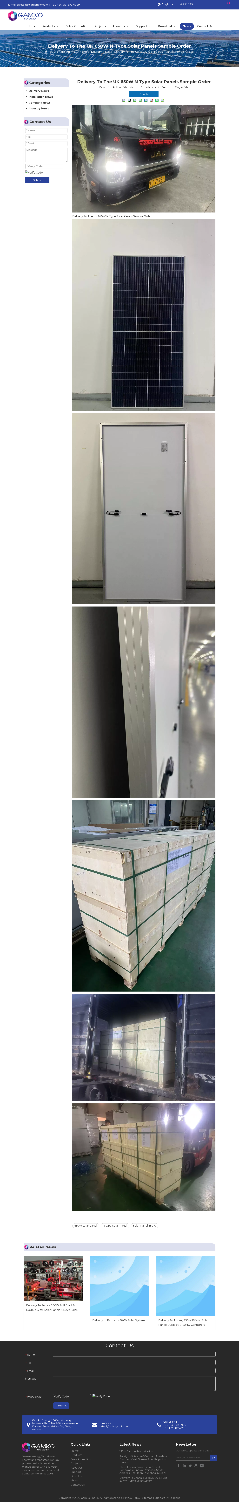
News (74, 1480)
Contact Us (78, 1484)
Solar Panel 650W (144, 1225)
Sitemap (147, 1497)
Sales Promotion (81, 1459)
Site (186, 87)
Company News (40, 102)
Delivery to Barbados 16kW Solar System (118, 1320)
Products (76, 1454)
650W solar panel (85, 1225)
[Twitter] (190, 1465)
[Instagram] (202, 1465)
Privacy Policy (131, 1497)
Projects (76, 1463)
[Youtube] (196, 1465)
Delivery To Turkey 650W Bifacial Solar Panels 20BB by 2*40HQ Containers (183, 1322)
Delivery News (39, 90)
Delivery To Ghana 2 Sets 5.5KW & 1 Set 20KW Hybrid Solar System (143, 1479)
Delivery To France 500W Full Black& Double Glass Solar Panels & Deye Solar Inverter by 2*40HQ (51, 1308)
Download (77, 1476)
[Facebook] (179, 1465)
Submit (37, 180)
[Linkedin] (185, 1465)
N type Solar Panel (115, 1225)
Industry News (39, 108)
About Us (76, 1467)
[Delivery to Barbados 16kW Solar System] (119, 1286)
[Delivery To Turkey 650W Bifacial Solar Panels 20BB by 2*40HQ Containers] (185, 1286)
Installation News (41, 96)
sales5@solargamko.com (32, 4)
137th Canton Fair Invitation (136, 1451)
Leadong (174, 1497)
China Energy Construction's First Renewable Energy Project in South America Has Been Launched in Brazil (143, 1469)
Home (75, 1450)
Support (76, 1471)
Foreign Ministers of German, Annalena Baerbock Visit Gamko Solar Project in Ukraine (143, 1459)
